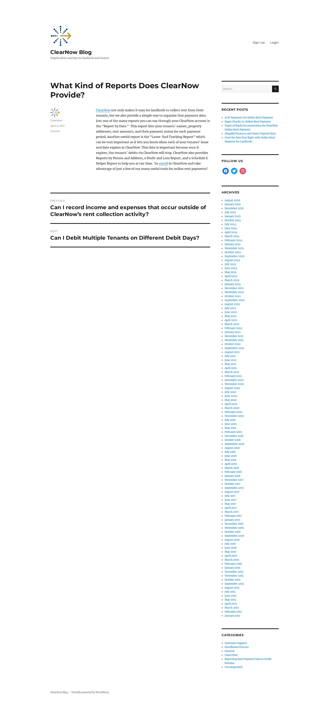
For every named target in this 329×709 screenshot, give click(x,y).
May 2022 (230, 316)
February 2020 (233, 412)
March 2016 (232, 559)
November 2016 (234, 527)
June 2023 (231, 268)
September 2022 (234, 300)
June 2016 (231, 547)
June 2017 (230, 500)
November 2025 (234, 208)
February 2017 (233, 515)
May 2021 (230, 364)
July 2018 (230, 452)
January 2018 (232, 476)
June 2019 (231, 424)
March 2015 (232, 607)
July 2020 (230, 392)
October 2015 (232, 579)
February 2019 (233, 432)
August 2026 (232, 200)
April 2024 (231, 232)
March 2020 (232, 408)
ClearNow (103, 110)
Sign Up (259, 42)
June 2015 (230, 595)
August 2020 (232, 388)
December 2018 (234, 436)
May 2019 (230, 428)
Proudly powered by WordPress (90, 692)
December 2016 (234, 523)
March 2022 (232, 324)
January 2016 (232, 567)
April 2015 (231, 603)
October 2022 (233, 296)
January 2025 (233, 216)
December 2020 (234, 380)
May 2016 (230, 551)
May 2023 (230, 272)
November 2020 (234, 384)
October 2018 (232, 440)
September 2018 (234, 444)
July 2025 (230, 212)
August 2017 (232, 492)
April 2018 (231, 464)
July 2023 (230, 264)
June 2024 (231, 228)
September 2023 (234, 256)
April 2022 (231, 320)
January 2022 (233, 332)
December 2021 (234, 336)
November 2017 (234, 480)
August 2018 (232, 448)
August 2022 (232, 304)
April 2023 (231, 276)
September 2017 (234, 488)
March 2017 (232, 511)
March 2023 (232, 280)
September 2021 (234, 348)
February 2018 (233, 472)
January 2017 (232, 519)
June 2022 (231, 312)
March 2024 (232, 236)
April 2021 (231, 368)
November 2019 (234, 416)
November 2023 (234, 248)
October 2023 (233, 252)
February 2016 (233, 563)
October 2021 (232, 344)
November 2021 (234, 340)
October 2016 (233, 531)
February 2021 (233, 376)
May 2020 (230, 400)
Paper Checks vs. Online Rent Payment (248, 121)
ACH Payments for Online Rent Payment (249, 117)
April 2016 (231, 555)
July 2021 (230, 356)
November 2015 (234, 575)
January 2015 (232, 615)
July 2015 (230, 591)
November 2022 (234, 292)
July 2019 (230, 420)
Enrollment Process (237, 647)
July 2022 (230, 308)
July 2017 (230, 496)
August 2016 (232, 539)
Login (274, 42)
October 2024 (233, 220)
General (55, 131)
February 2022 (233, 328)
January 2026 (233, 204)
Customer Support (236, 643)
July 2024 (230, 224)
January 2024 (233, 244)
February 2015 (233, 611)
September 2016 (234, 535)
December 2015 (234, 571)
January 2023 (232, 284)
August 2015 (232, 587)
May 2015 (230, 599)
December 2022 (234, 288)
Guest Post (231, 655)
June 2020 (231, 396)
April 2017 (231, 507)
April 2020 (231, 404)
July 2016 (230, 543)
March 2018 (232, 468)
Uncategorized (233, 667)
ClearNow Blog (71, 52)
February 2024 (233, 240)
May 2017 (230, 504)
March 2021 (232, 372)
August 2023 (232, 260)
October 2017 (232, 484)
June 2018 (230, 456)
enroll (163, 163)
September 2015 (234, 583)
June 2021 (230, 360)
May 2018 (230, 460)
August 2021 (232, 352)
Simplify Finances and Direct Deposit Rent (250, 133)
